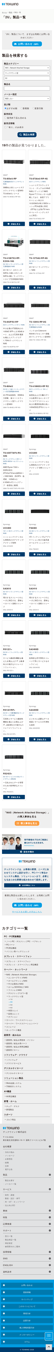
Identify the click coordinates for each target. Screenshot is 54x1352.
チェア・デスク (12, 1106)
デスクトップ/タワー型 (18, 993)
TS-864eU (8, 386)
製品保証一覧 (10, 1239)
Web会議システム (14, 1083)
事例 (5, 1210)
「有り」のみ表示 (15, 127)
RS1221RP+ (9, 709)
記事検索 (7, 1223)
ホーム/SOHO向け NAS (18, 987)
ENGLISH (8, 1265)
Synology (32, 449)
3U (11, 1005)
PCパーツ (10, 944)
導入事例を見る (29, 823)
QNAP (5, 175)
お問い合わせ (29, 43)
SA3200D (34, 709)
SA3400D (34, 649)
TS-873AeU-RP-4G (38, 178)
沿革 (7, 1166)
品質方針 (27, 1320)
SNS (5, 1258)
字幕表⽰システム (13, 1086)
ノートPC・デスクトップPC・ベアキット (24, 941)
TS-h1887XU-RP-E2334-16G (11, 260)
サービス (7, 1189)
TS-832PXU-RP (10, 321)
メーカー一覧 (10, 1184)
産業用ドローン (12, 1050)
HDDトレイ (13, 1010)
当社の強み (9, 1152)
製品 (5, 1174)
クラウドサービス (13, 1063)
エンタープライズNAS (17, 977)
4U (11, 1008)
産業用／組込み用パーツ (16, 1043)
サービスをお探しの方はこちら (27, 911)
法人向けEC (10, 1205)
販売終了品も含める (16, 117)
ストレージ (11, 1027)
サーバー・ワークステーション (19, 1020)
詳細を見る (15, 224)
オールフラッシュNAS (17, 981)
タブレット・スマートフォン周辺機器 (22, 964)
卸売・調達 (9, 1195)
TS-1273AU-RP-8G (38, 258)
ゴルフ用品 (11, 1119)
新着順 (26, 108)
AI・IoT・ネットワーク (15, 1201)
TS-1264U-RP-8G (37, 321)
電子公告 (9, 1169)
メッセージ (9, 1155)
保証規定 (9, 1243)
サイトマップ (27, 1299)
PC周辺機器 (11, 948)
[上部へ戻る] (49, 1347)
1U (11, 999)
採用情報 (7, 1251)
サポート (7, 1230)
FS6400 (33, 527)
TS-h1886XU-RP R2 (39, 386)
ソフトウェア (12, 1060)
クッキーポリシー (27, 1334)
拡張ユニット (14, 1014)
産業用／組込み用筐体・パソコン (20, 1040)
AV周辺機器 (11, 1096)
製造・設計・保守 (12, 1198)
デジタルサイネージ (14, 1073)
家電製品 (10, 1109)
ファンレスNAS (15, 990)
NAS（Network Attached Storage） (22, 974)
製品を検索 (29, 134)
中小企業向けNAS (15, 984)
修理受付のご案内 (12, 1246)
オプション (13, 1017)
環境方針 (27, 1313)
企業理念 (9, 1159)
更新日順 (39, 108)
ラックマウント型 (15, 996)
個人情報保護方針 (27, 1327)
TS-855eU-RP (10, 178)
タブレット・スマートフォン (18, 961)
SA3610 (7, 588)
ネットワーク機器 (13, 1030)
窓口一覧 (9, 1236)
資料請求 (7, 1271)
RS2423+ (7, 773)
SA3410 (33, 588)
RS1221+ (7, 649)
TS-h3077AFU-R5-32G (12, 454)
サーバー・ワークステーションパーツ (22, 1023)
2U (11, 1002)
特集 (5, 1217)
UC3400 (7, 527)
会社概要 (7, 1146)
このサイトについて (27, 1306)
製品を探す (9, 1180)
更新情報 (27, 1292)
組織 (7, 1162)
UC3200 (33, 452)
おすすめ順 (12, 108)
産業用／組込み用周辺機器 (17, 1046)
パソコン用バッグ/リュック (18, 951)
